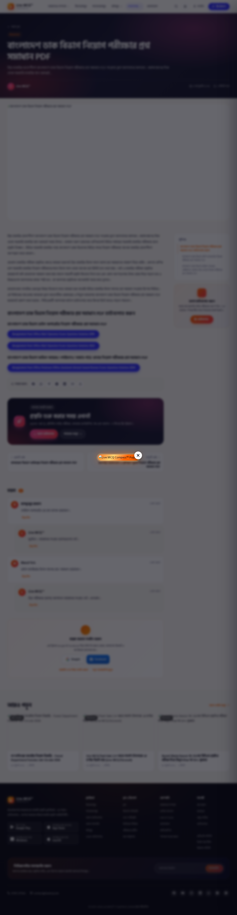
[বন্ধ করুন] (138, 455)
